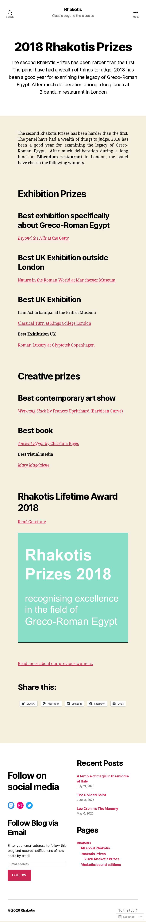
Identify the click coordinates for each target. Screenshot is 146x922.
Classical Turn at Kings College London (54, 323)
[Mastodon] (11, 805)
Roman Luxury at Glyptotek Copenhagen (56, 345)
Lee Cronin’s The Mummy (97, 809)
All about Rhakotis (95, 848)
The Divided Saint (91, 795)
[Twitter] (29, 805)
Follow (19, 875)
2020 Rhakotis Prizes (101, 859)
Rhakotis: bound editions (101, 865)
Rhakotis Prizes (93, 854)
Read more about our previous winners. (55, 663)
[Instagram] (20, 805)
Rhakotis (73, 9)
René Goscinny (32, 522)
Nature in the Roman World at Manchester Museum (66, 280)
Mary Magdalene (33, 465)
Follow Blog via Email (33, 827)
